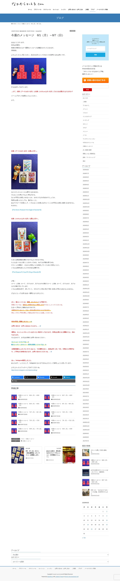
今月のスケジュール (88, 142)
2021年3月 (86, 411)
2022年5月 (86, 359)
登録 (95, 54)
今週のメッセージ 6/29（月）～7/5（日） (30, 428)
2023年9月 (86, 299)
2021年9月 (86, 389)
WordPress (50, 576)
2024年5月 (86, 270)
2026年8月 (86, 169)
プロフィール (22, 568)
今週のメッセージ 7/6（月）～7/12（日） (63, 420)
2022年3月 (86, 366)
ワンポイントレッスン (89, 139)
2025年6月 (86, 221)
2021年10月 (86, 385)
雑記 (84, 161)
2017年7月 (86, 441)
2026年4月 (86, 184)
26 (91, 529)
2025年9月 (86, 210)
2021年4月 (86, 407)
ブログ (72, 31)
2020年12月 (86, 422)
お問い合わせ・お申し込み (62, 568)
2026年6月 (86, 177)
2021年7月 (86, 396)
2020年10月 (86, 429)
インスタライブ (87, 116)
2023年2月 (86, 325)
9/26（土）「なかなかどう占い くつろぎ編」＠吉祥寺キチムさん (100, 491)
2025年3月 (86, 233)
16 (107, 520)
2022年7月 (86, 351)
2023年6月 (86, 311)
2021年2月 (86, 415)
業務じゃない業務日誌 (89, 153)
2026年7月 (86, 173)
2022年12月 (86, 333)
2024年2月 (86, 281)
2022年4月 (86, 363)
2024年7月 (86, 262)
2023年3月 (86, 322)
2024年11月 (86, 247)
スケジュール (32, 568)
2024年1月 (86, 285)
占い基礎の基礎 (87, 150)
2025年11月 (86, 203)
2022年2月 (86, 370)
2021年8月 (86, 392)
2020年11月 (86, 426)
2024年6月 (86, 266)
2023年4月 (86, 318)
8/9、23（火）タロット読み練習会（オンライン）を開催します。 (33, 453)
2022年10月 (86, 340)
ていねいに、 (86, 105)
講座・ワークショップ (89, 157)
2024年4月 (86, 273)
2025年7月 (86, 218)
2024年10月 (86, 251)
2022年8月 (86, 348)
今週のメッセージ (30, 438)
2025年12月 (86, 199)
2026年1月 (86, 195)
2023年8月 (86, 303)
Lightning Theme (59, 576)
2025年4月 (86, 229)
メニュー (85, 131)
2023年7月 (86, 307)
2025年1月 (86, 240)
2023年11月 (86, 292)
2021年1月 (86, 418)
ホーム (14, 568)
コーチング (86, 120)
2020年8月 (86, 437)
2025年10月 (86, 207)
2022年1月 (86, 374)
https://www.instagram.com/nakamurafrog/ (24, 370)
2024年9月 (86, 255)
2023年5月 (86, 314)
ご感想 (85, 101)
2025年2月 (86, 236)
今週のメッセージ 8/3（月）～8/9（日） (62, 403)
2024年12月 (86, 244)
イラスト (85, 112)
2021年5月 (86, 403)
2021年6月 (86, 400)
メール (85, 135)
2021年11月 (86, 381)
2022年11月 (86, 337)
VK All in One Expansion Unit (71, 576)
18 (88, 524)
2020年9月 (86, 433)
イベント (85, 109)
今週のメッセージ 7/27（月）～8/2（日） (30, 412)
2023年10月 (86, 296)
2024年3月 (86, 277)
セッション (42, 568)
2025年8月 (86, 214)
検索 (87, 89)
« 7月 (84, 538)
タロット (85, 124)
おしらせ (85, 98)
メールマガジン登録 (90, 568)
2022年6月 (86, 355)
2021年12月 (86, 377)
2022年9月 (86, 344)
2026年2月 (86, 192)
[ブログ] (17, 455)
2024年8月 (86, 259)
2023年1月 (86, 329)
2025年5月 (86, 225)
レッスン (49, 568)
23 (107, 524)
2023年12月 (86, 288)
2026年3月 (86, 188)
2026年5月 (86, 181)
